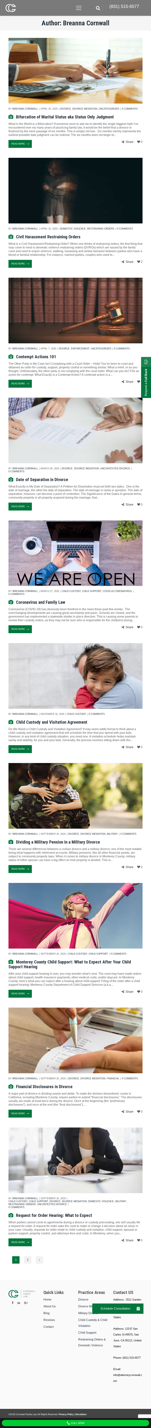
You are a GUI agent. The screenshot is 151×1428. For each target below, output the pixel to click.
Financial (113, 1078)
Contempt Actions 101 (36, 356)
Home (47, 1299)
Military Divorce (88, 1313)
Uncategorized (109, 108)
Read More (18, 144)
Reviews (49, 1320)
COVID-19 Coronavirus (117, 591)
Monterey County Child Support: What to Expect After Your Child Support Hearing (69, 964)
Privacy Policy (66, 1414)
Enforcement (80, 348)
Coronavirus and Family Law (40, 602)
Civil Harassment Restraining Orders (48, 236)
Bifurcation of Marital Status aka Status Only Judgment (65, 117)
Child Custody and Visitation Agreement (51, 722)
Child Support (91, 591)
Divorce (65, 108)
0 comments (130, 108)
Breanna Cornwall (25, 108)
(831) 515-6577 (124, 6)
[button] (138, 1308)
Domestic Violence (73, 228)
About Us (49, 1306)
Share (130, 141)
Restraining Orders (100, 228)
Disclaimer (81, 1414)
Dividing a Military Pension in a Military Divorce (58, 842)
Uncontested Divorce (115, 468)
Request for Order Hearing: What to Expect (54, 1215)
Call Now (77, 1423)
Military (112, 834)
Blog (46, 1313)
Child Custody (71, 591)
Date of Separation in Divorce (42, 479)
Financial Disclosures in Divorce (44, 1086)
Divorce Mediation (84, 108)
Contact (48, 1326)
